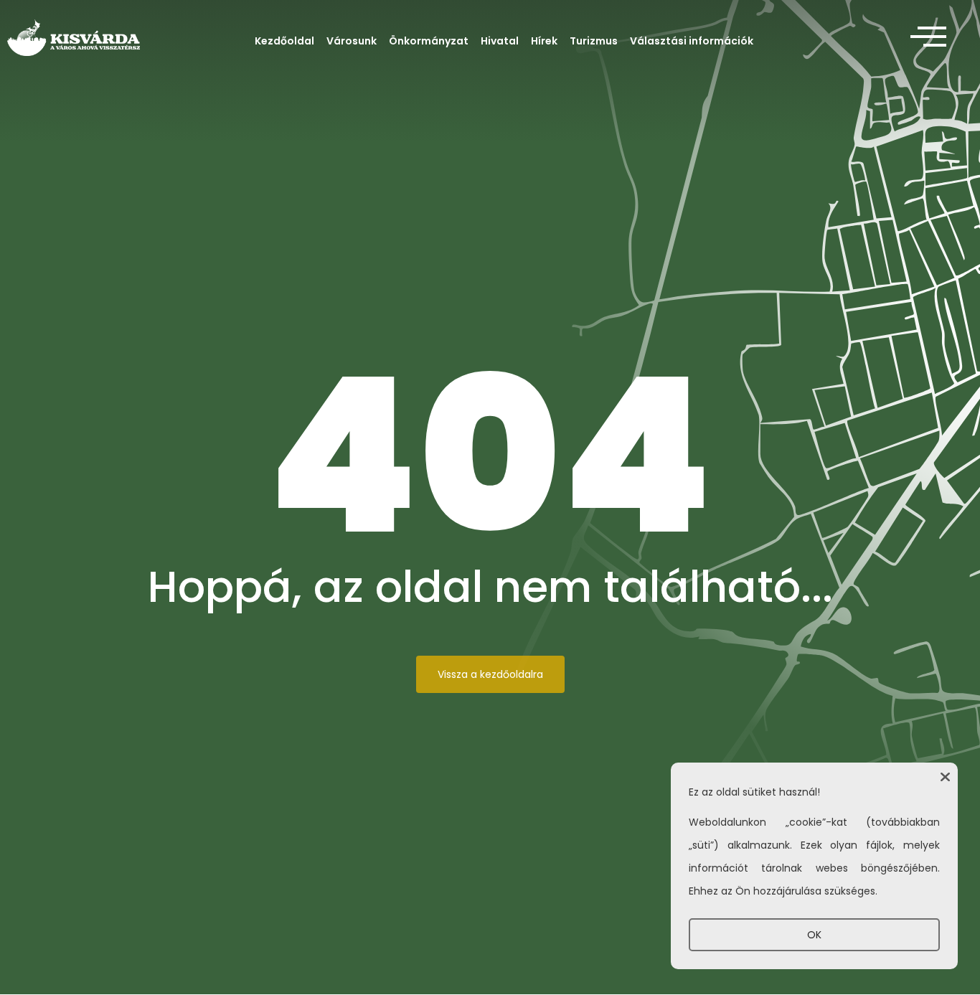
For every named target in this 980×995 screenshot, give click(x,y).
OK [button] (814, 935)
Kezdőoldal (284, 41)
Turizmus (594, 41)
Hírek (544, 41)
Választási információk (691, 41)
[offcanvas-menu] (928, 37)
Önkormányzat (428, 41)
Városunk (351, 41)
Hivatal (500, 41)
